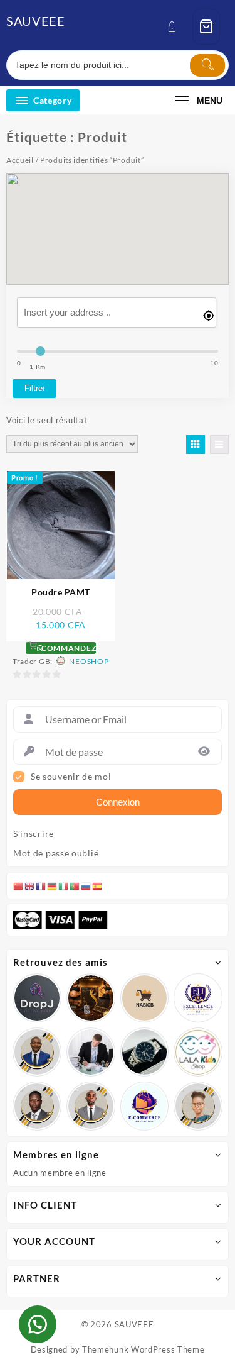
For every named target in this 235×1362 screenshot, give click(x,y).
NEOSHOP (88, 661)
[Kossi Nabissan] (145, 998)
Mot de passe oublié (55, 853)
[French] (41, 885)
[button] (37, 1324)
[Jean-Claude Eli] (91, 1052)
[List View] (219, 444)
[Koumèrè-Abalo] (91, 998)
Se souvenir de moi (71, 777)
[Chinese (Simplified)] (18, 885)
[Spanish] (97, 885)
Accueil (20, 160)
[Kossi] (91, 1106)
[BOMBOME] (145, 1106)
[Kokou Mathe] (198, 998)
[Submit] (207, 65)
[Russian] (86, 885)
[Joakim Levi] (37, 998)
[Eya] (198, 1106)
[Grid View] (195, 444)
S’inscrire (33, 834)
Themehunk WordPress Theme (143, 1349)
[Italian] (64, 885)
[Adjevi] (37, 1052)
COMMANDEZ (67, 648)
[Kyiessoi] (198, 1052)
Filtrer (34, 388)
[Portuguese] (75, 885)
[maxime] (145, 1052)
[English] (30, 885)
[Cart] (206, 26)
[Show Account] (176, 27)
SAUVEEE (35, 20)
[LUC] (37, 1106)
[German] (52, 885)
